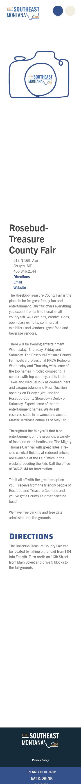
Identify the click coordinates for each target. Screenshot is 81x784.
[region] (40, 167)
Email (18, 282)
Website (20, 287)
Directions (22, 276)
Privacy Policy (40, 760)
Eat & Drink (41, 778)
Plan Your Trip (41, 772)
